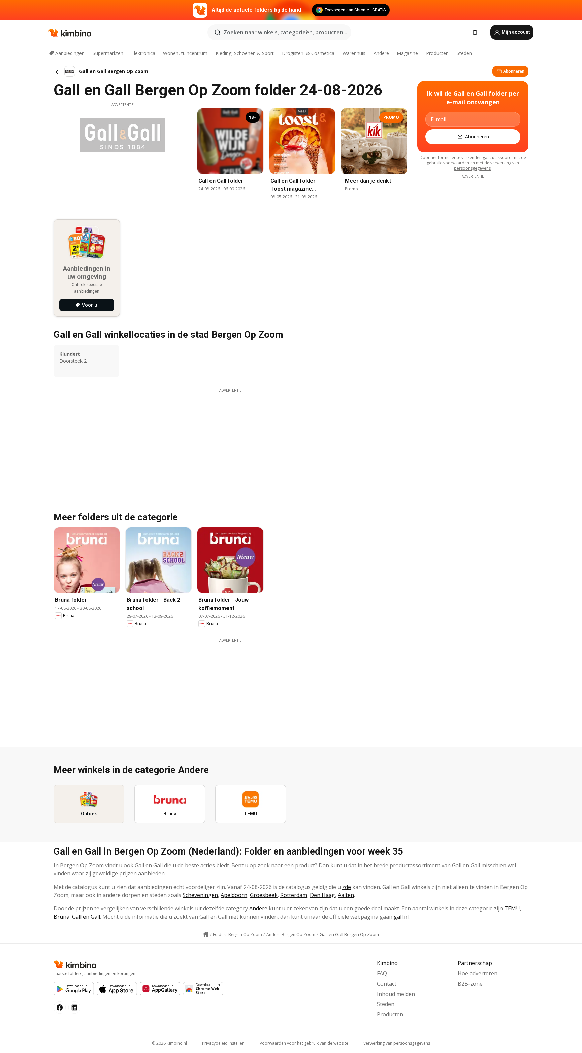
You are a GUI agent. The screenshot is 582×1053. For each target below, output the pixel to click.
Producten (437, 53)
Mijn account (515, 32)
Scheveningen (200, 895)
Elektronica (143, 53)
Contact (386, 983)
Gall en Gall (86, 916)
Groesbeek (264, 895)
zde (346, 887)
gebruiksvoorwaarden (448, 163)
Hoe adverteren (477, 973)
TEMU (512, 908)
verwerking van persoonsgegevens (486, 165)
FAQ (382, 973)
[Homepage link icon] (205, 934)
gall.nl (401, 916)
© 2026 (169, 1043)
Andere (381, 53)
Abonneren (513, 71)
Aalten (346, 895)
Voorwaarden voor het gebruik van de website (304, 1043)
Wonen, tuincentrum (185, 53)
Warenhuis (354, 53)
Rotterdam (293, 895)
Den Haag (322, 895)
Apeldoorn (234, 895)
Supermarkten (108, 53)
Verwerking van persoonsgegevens (396, 1043)
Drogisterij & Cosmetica (308, 53)
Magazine (407, 53)
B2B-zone (470, 983)
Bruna (61, 916)
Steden (464, 53)
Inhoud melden (396, 994)
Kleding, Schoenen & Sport (245, 53)
